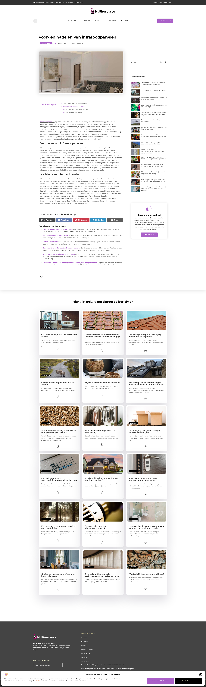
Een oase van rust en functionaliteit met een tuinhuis (58, 527)
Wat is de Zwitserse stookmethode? (146, 574)
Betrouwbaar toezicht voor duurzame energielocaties (150, 143)
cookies (37, 681)
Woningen (46, 43)
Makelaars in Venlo (50, 242)
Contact (124, 21)
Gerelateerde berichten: (73, 113)
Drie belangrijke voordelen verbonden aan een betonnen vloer (102, 575)
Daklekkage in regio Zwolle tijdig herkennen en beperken (145, 336)
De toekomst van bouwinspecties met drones (152, 120)
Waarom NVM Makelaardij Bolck (55, 235)
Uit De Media (72, 21)
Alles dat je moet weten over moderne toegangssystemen (143, 479)
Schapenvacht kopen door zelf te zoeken (57, 383)
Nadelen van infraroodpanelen (74, 107)
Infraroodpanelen (47, 122)
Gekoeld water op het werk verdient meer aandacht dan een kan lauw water (153, 114)
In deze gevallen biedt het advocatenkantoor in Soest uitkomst (154, 135)
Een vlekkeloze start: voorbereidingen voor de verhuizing (59, 479)
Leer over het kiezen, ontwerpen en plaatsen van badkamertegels (146, 527)
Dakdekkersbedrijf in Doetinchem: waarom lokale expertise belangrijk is (102, 337)
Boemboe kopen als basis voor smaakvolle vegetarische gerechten (153, 158)
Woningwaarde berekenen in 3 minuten (59, 254)
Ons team (112, 21)
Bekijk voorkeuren (188, 681)
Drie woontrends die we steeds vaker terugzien (61, 248)
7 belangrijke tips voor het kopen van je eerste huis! (101, 479)
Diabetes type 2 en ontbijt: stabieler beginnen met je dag (153, 172)
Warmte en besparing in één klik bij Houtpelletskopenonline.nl (58, 431)
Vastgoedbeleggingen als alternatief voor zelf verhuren (154, 98)
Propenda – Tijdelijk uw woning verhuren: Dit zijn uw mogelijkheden (70, 263)
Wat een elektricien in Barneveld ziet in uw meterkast (154, 128)
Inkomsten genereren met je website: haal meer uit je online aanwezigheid (107, 669)
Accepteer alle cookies (160, 681)
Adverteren (85, 661)
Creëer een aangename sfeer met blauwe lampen (58, 575)
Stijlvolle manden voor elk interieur (102, 382)
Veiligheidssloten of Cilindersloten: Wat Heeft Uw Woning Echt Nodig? (153, 180)
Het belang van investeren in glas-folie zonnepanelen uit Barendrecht (146, 383)
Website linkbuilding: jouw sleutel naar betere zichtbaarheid (102, 665)
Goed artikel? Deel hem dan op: (76, 110)
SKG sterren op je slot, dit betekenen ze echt (153, 91)
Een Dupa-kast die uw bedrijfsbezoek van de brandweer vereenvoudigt (153, 151)
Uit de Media (85, 653)
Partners (86, 21)
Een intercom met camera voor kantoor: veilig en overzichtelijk (152, 165)
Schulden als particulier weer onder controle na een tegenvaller (153, 83)
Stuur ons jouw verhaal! (149, 215)
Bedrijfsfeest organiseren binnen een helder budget (154, 106)
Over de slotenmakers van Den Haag (57, 229)
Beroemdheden (87, 649)
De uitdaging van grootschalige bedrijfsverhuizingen (144, 431)
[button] (201, 674)
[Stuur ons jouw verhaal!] (149, 208)
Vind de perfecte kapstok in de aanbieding (100, 431)
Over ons (98, 21)
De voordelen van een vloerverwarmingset (96, 527)
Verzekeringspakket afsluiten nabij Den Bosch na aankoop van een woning (153, 188)
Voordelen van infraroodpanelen (75, 104)
